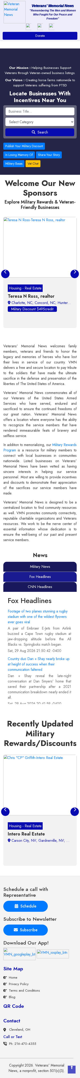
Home (13, 977)
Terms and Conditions (24, 990)
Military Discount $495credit (32, 309)
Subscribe (28, 930)
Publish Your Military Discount (24, 146)
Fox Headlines (40, 576)
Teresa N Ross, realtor (31, 296)
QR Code (13, 1006)
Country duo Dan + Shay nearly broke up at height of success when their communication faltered (39, 664)
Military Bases (13, 163)
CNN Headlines (40, 586)
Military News (40, 566)
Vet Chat (33, 163)
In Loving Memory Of (19, 155)
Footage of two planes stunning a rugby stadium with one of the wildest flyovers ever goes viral (38, 617)
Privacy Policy (19, 984)
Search (41, 132)
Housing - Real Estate (25, 288)
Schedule (27, 906)
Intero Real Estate (26, 834)
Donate (40, 35)
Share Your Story (49, 155)
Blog (12, 997)
